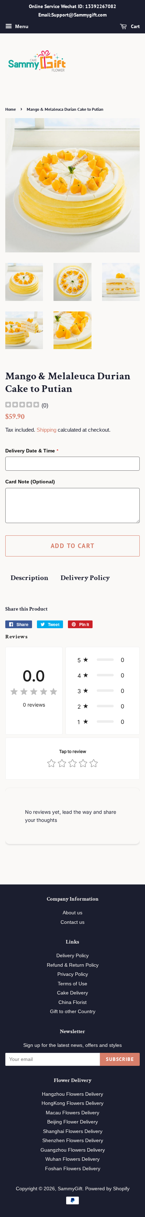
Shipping (46, 430)
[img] (22, 405)
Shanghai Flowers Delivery (72, 1131)
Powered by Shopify (107, 1188)
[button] (102, 660)
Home (10, 109)
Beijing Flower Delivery (72, 1122)
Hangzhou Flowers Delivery (72, 1094)
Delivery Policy (85, 577)
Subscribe (120, 1059)
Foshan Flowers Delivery (72, 1168)
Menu (21, 26)
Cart (135, 26)
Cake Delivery (72, 993)
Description (29, 577)
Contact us (72, 922)
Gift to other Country (72, 1011)
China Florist (72, 1002)
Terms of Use (72, 983)
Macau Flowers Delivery (72, 1112)
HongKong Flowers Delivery (72, 1103)
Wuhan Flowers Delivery (72, 1159)
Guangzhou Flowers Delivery (72, 1150)
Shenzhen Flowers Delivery (72, 1140)
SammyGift (70, 1188)
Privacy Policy (72, 974)
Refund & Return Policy (73, 965)
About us (72, 912)
